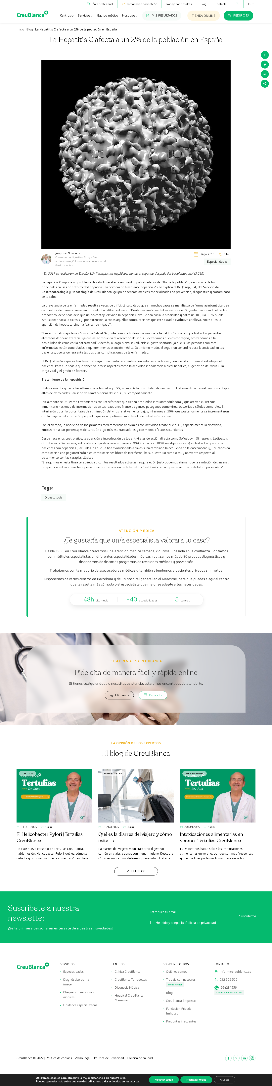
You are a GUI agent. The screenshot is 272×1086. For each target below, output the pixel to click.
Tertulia (27, 773)
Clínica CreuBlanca (127, 971)
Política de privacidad (200, 922)
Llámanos (122, 695)
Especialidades (113, 773)
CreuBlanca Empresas (181, 1001)
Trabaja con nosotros (179, 4)
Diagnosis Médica (127, 987)
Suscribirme (247, 916)
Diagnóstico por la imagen (76, 981)
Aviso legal (83, 1058)
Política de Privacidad (109, 1058)
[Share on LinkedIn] (265, 74)
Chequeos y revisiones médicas (78, 994)
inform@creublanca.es (235, 971)
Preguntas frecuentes (181, 1021)
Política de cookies (59, 1058)
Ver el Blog (136, 871)
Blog (203, 4)
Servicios (84, 15)
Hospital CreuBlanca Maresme (129, 997)
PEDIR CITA (241, 15)
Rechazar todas (196, 1080)
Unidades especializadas (80, 1005)
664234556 (229, 987)
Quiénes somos (176, 971)
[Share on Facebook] (265, 55)
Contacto (221, 4)
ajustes (134, 1081)
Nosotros (128, 15)
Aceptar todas (164, 1080)
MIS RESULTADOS (164, 15)
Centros (65, 15)
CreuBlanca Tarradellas (131, 979)
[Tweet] (265, 65)
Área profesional (103, 4)
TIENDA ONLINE (203, 16)
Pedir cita (155, 695)
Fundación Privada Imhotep (179, 1011)
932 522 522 (228, 979)
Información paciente (140, 4)
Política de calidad (140, 1058)
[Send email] (265, 84)
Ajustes (224, 1080)
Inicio (20, 29)
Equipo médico (107, 15)
